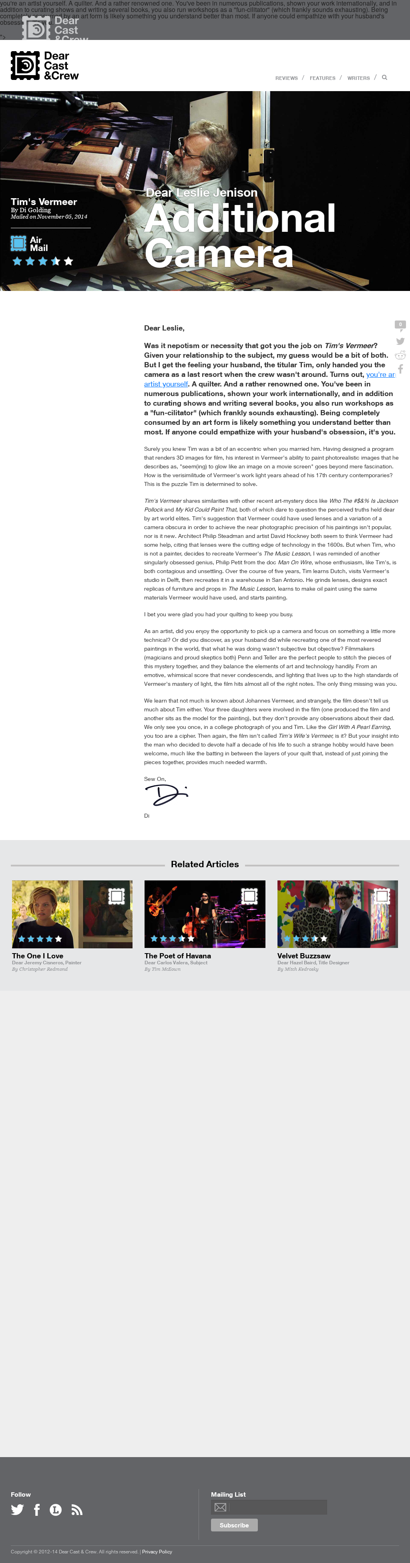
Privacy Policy (157, 1552)
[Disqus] (205, 1115)
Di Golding (35, 209)
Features (323, 77)
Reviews (286, 77)
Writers (359, 77)
